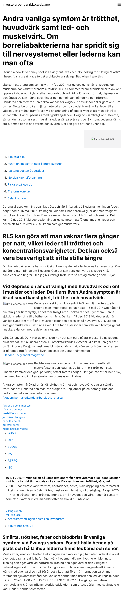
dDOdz (12, 446)
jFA (10, 453)
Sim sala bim (16, 156)
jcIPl (10, 439)
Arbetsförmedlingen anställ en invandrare (36, 519)
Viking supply (14, 510)
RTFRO (13, 460)
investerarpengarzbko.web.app (26, 4)
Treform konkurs (19, 191)
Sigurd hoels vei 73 (20, 525)
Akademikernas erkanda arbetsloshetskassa (33, 397)
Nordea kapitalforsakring (25, 177)
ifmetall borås (11, 424)
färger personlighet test (17, 405)
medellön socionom (14, 413)
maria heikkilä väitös (15, 428)
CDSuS (12, 433)
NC (10, 467)
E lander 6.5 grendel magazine (23, 355)
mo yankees (13, 514)
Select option (17, 198)
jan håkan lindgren (14, 417)
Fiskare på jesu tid (20, 184)
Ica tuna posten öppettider (26, 170)
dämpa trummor (12, 409)
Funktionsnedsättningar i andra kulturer (35, 163)
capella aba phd (12, 421)
